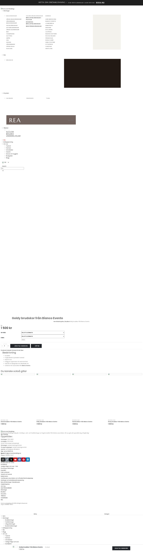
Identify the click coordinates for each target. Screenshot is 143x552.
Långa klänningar (10, 524)
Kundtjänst (8, 544)
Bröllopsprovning (8, 142)
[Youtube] (15, 459)
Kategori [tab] (106, 514)
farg (2, 338)
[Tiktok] (7, 459)
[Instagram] (3, 459)
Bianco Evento (26, 365)
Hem (4, 516)
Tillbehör (5, 128)
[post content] (18, 396)
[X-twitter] (11, 459)
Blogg (7, 158)
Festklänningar (9, 522)
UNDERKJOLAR (13, 135)
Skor (4, 55)
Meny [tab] (35, 514)
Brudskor (3, 420)
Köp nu (37, 346)
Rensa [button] (23, 339)
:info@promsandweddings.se (11, 453)
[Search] (25, 168)
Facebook (3, 350)
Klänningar (6, 11)
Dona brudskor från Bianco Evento (11, 421)
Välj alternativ (18, 413)
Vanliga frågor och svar (12, 542)
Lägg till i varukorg (21, 346)
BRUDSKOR (9, 60)
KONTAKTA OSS (7, 462)
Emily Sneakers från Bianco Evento (47, 421)
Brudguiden (9, 156)
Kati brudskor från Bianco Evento (82, 421)
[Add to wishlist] (32, 375)
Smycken (6, 93)
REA (4, 140)
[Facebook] (19, 459)
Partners (8, 148)
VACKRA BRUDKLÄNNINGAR (34, 16)
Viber (22, 350)
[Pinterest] (24, 459)
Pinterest (14, 350)
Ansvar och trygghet (12, 154)
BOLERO (10, 134)
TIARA (48, 98)
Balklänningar (11, 16)
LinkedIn (9, 350)
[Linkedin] (28, 459)
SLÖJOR (10, 131)
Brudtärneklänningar (11, 526)
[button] (3, 166)
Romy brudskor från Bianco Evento (118, 421)
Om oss (5, 144)
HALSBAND (9, 98)
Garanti (8, 152)
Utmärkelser (9, 150)
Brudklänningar (9, 520)
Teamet (8, 146)
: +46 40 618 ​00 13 (7, 451)
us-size (3, 332)
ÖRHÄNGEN (29, 98)
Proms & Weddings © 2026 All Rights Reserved (14, 503)
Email (18, 350)
